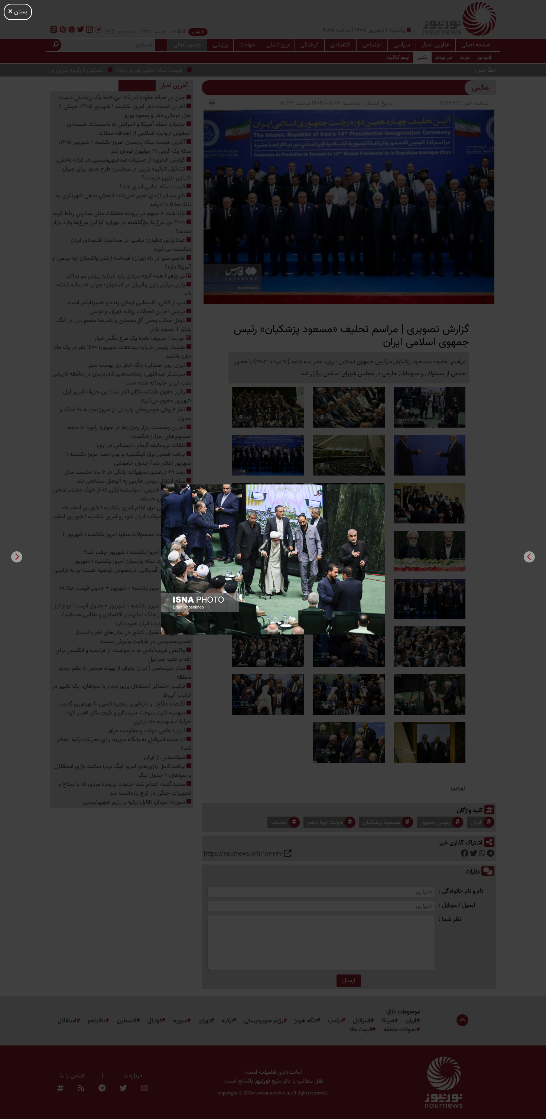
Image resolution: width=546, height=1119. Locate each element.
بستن (20, 12)
